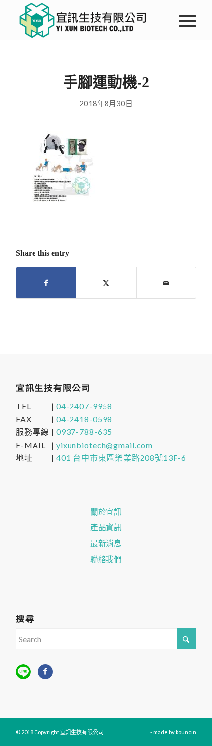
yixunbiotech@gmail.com (104, 445)
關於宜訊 (106, 511)
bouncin (186, 732)
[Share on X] (106, 282)
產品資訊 (106, 527)
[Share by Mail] (166, 282)
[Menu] (182, 20)
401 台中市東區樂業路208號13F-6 (121, 457)
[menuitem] (182, 20)
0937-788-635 (84, 431)
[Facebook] (45, 671)
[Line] (23, 671)
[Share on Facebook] (46, 282)
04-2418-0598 (84, 418)
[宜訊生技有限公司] (88, 20)
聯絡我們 (106, 559)
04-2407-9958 (84, 406)
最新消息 (106, 543)
